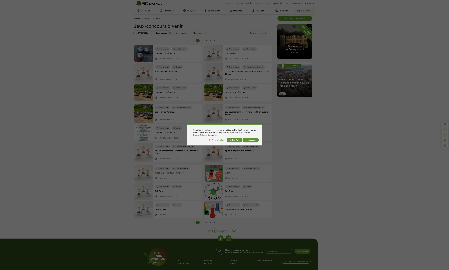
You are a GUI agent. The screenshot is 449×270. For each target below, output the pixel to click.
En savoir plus (218, 140)
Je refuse (235, 140)
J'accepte (252, 140)
